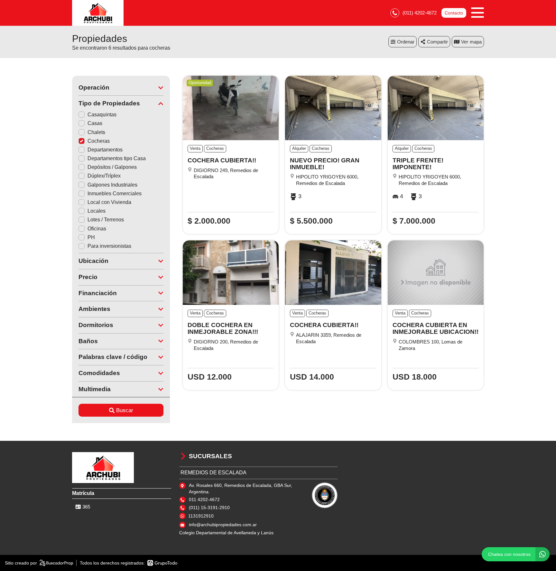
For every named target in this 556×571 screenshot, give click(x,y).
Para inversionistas (109, 246)
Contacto (454, 12)
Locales (97, 211)
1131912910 (201, 515)
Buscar (124, 410)
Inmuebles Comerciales (115, 193)
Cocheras (99, 141)
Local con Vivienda (109, 202)
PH (91, 237)
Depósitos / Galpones (112, 167)
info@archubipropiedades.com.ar (223, 524)
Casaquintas (102, 114)
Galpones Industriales (112, 185)
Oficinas (97, 228)
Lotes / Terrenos (106, 219)
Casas (95, 123)
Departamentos (105, 149)
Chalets (96, 132)
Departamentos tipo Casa (117, 158)
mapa (476, 41)
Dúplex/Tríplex (104, 176)
